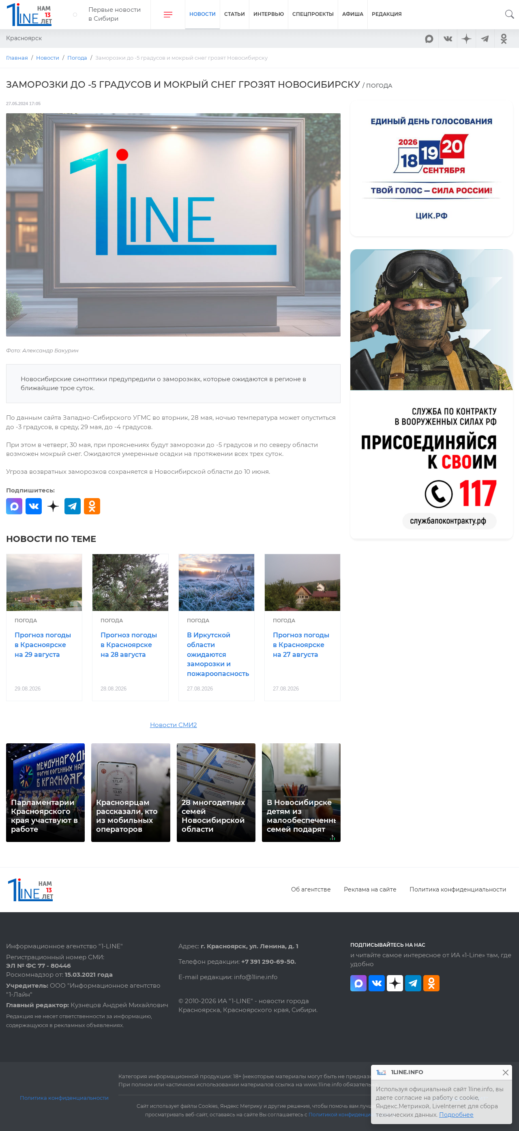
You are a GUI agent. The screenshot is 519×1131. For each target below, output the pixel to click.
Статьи (234, 14)
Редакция (387, 14)
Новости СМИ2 (173, 725)
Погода (26, 620)
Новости (202, 14)
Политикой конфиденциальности (352, 1115)
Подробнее (456, 1114)
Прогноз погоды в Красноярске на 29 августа (43, 644)
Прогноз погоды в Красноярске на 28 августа (129, 644)
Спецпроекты (313, 14)
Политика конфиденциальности (458, 889)
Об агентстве (311, 889)
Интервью (268, 14)
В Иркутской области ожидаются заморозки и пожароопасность (218, 654)
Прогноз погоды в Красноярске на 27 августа (301, 644)
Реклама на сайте (370, 889)
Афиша (352, 14)
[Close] (505, 1072)
